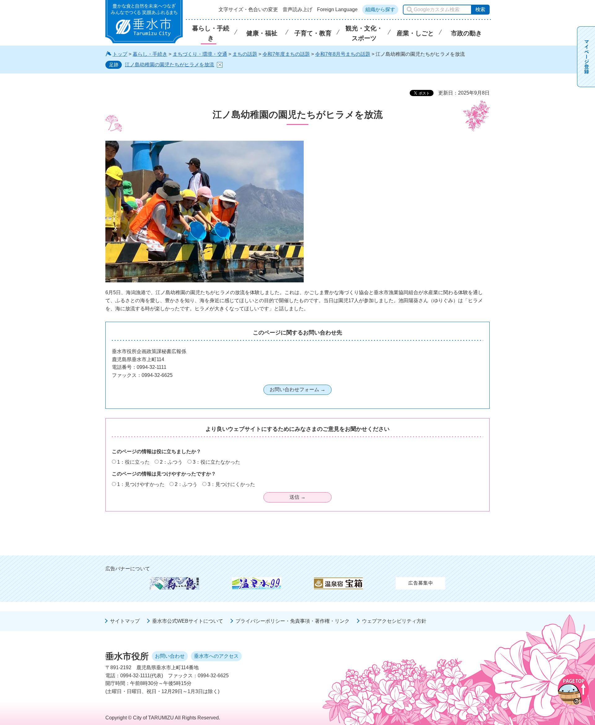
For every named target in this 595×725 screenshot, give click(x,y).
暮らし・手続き (150, 54)
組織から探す (380, 9)
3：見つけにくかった (231, 484)
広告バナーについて (127, 568)
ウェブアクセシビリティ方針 (394, 621)
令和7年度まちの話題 (286, 54)
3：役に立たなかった (216, 462)
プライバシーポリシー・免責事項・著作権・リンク (293, 621)
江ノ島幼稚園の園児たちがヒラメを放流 (169, 64)
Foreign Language (337, 9)
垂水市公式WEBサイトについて (187, 621)
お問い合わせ (170, 656)
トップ (119, 54)
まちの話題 (244, 54)
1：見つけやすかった (141, 484)
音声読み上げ (297, 9)
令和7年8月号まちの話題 (342, 54)
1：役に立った (133, 462)
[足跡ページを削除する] (220, 65)
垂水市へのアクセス (216, 656)
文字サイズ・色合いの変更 (248, 9)
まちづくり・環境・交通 (200, 54)
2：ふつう (171, 462)
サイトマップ (125, 621)
